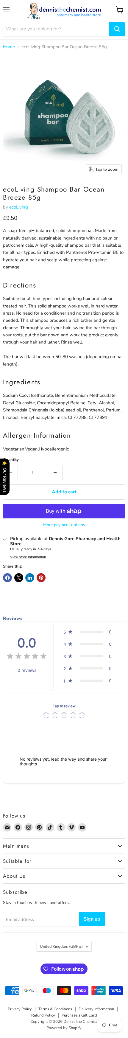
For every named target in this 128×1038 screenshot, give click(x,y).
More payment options (64, 525)
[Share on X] (18, 577)
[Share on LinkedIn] (29, 577)
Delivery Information (96, 1009)
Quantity (11, 460)
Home (9, 46)
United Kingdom (61, 946)
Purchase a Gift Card (79, 1015)
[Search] (117, 29)
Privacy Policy (20, 1009)
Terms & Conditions (55, 1009)
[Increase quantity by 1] (55, 472)
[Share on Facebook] (7, 577)
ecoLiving (18, 207)
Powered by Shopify (64, 1028)
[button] (89, 631)
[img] (27, 657)
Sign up (92, 919)
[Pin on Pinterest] (41, 577)
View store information (28, 557)
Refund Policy (43, 1015)
